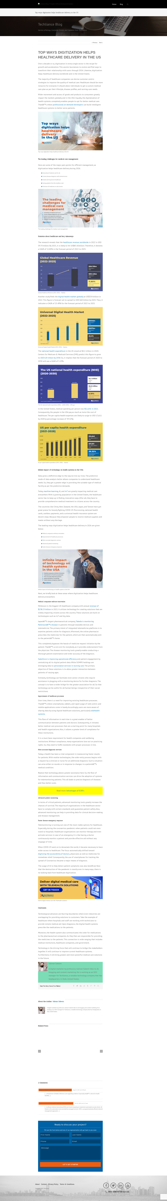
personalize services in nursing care (69, 665)
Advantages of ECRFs (75, 790)
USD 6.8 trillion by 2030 (50, 358)
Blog (121, 4)
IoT (66, 491)
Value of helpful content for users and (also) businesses (55, 1090)
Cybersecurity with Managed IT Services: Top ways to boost (56, 1103)
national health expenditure (53, 351)
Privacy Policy (53, 1184)
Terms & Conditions (67, 1184)
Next (100, 42)
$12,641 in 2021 (91, 409)
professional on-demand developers (68, 104)
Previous (95, 42)
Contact (44, 1184)
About (37, 1184)
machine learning (51, 491)
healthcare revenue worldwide (76, 242)
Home (114, 4)
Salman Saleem (58, 1001)
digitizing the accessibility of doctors (54, 854)
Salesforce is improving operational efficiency (57, 659)
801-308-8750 (115, 1191)
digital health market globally (70, 296)
